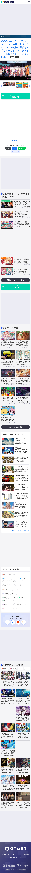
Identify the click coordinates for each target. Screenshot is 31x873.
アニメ (15, 589)
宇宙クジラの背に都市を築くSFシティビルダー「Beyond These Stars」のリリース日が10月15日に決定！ (23, 400)
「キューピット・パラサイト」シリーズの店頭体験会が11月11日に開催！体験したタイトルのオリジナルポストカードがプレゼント (22, 271)
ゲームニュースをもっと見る (19, 530)
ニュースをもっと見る (15, 427)
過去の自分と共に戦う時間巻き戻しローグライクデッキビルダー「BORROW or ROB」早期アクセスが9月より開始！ (8, 382)
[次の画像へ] (15, 70)
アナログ (23, 578)
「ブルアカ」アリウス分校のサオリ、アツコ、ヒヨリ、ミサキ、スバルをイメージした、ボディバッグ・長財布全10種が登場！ (23, 685)
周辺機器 (13, 582)
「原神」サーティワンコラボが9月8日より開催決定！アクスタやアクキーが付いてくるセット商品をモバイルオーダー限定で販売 (8, 345)
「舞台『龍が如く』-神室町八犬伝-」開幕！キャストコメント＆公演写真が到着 (8, 805)
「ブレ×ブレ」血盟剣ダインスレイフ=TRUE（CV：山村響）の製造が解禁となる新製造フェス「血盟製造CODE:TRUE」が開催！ (23, 719)
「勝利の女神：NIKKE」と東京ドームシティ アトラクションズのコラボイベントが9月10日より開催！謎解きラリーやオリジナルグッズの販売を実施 (8, 789)
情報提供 (26, 854)
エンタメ (3, 258)
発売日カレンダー (8, 604)
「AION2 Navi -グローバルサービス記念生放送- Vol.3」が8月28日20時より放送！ (23, 381)
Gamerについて (6, 854)
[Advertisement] (15, 19)
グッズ (19, 586)
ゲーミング (20, 582)
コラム (5, 600)
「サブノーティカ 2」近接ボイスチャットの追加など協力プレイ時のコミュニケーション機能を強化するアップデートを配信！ (23, 702)
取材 (5, 597)
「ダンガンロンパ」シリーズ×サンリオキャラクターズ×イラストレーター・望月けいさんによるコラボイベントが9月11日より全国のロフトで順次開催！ (8, 685)
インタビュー (23, 597)
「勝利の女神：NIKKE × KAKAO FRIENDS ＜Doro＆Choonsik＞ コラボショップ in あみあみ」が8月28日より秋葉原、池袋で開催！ (7, 420)
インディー (6, 578)
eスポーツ (14, 593)
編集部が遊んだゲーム (21, 604)
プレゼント (13, 608)
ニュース (6, 36)
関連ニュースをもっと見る (15, 280)
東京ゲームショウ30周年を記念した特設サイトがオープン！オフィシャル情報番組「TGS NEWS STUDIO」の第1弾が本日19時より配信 (8, 771)
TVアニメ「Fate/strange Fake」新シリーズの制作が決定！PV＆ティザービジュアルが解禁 (8, 736)
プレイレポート (13, 597)
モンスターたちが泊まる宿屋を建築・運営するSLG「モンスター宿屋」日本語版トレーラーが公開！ (23, 344)
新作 (5, 574)
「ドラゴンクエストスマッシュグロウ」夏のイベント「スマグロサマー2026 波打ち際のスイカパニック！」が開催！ (23, 363)
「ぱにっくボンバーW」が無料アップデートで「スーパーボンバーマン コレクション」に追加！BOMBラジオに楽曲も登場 (8, 401)
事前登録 (11, 574)
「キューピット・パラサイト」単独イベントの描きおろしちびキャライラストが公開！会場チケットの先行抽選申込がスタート (22, 261)
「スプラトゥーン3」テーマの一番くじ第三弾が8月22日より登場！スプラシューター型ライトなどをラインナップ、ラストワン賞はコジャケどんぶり (8, 364)
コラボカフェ (7, 589)
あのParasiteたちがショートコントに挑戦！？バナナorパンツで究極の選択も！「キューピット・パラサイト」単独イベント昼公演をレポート (15, 48)
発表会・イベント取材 (6, 201)
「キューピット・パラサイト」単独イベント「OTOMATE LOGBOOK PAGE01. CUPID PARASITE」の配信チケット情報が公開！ (21, 215)
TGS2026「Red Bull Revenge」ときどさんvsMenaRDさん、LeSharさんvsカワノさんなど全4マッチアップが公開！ (7, 702)
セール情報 (13, 668)
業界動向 (6, 593)
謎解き (5, 586)
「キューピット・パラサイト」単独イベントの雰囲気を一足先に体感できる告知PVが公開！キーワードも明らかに (22, 225)
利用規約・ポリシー (17, 854)
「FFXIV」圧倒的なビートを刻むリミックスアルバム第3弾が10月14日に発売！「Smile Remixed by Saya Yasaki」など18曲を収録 (23, 789)
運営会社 (18, 857)
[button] (1, 86)
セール (5, 608)
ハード (5, 582)
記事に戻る (15, 140)
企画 (12, 600)
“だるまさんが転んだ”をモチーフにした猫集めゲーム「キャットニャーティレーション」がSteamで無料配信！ (23, 806)
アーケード (15, 578)
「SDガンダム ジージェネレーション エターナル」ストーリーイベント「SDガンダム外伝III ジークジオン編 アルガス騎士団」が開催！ (23, 737)
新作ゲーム (5, 668)
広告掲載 (12, 857)
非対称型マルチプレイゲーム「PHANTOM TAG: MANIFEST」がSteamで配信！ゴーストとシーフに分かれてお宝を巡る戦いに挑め (23, 771)
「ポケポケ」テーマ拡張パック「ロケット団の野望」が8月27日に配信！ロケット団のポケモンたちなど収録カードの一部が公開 (8, 754)
